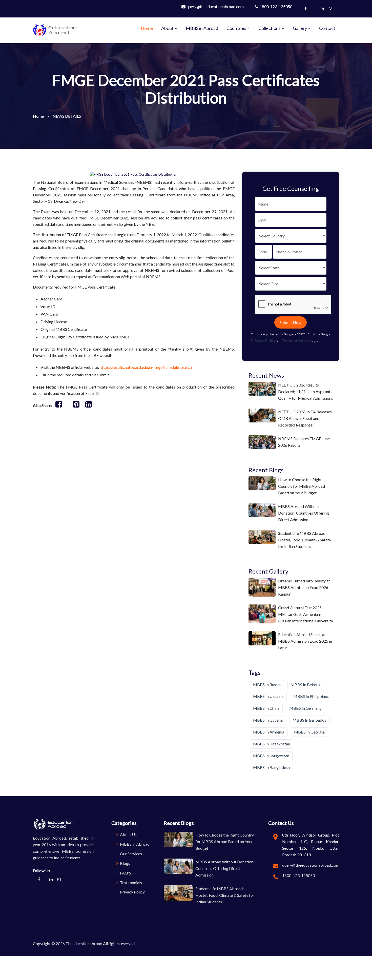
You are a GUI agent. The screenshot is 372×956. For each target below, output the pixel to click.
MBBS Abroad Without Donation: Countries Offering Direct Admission (303, 513)
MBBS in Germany (305, 708)
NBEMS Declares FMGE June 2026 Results (304, 442)
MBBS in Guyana (268, 720)
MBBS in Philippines (311, 696)
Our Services (130, 853)
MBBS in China (266, 708)
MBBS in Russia (267, 684)
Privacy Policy (263, 340)
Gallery (300, 28)
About (167, 28)
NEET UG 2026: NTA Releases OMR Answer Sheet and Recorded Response (305, 418)
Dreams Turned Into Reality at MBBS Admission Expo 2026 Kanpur (304, 587)
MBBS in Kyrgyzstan (271, 755)
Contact (327, 28)
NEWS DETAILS (67, 116)
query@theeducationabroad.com (215, 6)
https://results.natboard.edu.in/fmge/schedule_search (146, 367)
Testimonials (130, 882)
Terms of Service (296, 340)
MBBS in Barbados (309, 720)
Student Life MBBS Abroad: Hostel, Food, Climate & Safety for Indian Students (304, 540)
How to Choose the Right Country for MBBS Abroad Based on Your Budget (301, 486)
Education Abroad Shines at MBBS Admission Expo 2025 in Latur (305, 641)
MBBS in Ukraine (268, 696)
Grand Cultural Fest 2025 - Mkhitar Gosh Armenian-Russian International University (305, 614)
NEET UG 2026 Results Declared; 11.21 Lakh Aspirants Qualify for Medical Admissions (305, 391)
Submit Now (290, 322)
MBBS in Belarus (305, 684)
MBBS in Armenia (268, 731)
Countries (236, 28)
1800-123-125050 (275, 6)
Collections (269, 28)
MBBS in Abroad (202, 28)
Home (147, 28)
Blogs (124, 863)
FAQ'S (125, 872)
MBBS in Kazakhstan (271, 743)
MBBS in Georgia (309, 731)
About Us (128, 834)
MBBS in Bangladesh (271, 767)
